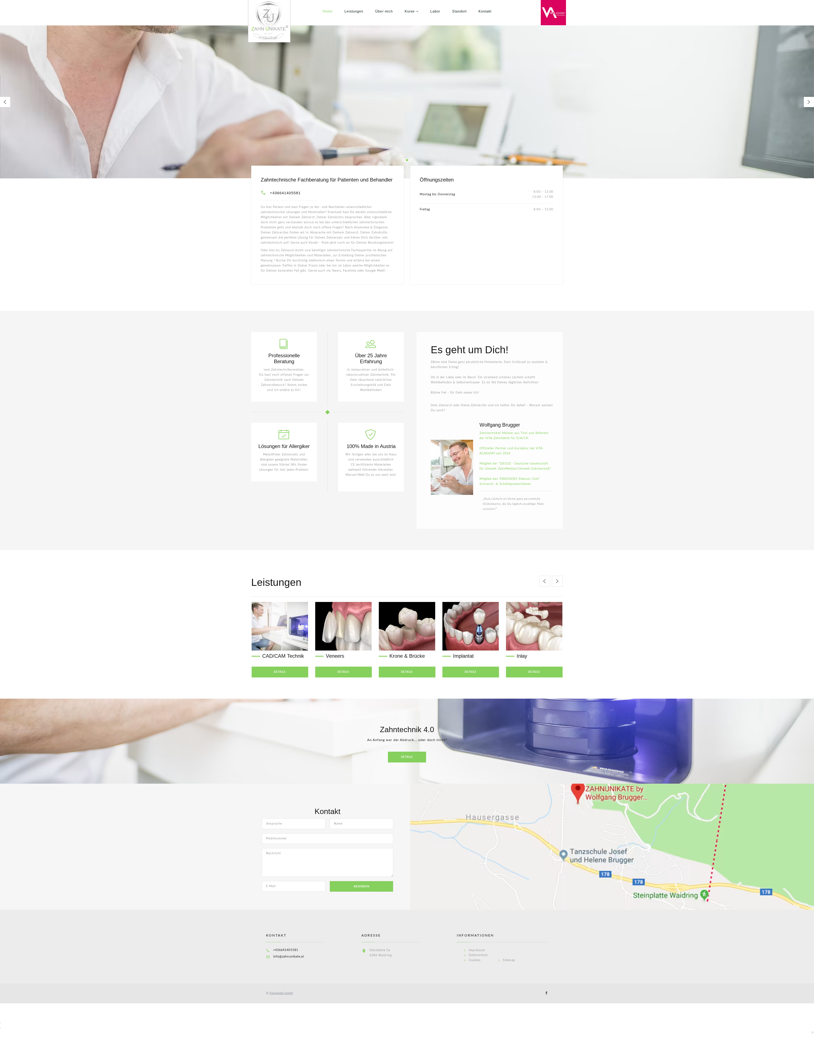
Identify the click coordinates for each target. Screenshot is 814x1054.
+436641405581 (285, 193)
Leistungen (354, 11)
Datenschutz (478, 955)
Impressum (477, 950)
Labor (435, 11)
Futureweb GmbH (281, 993)
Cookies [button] (474, 960)
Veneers (271, 656)
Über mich (384, 11)
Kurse (410, 11)
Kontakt (484, 11)
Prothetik (527, 656)
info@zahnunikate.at (288, 956)
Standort (459, 11)
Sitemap (509, 960)
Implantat (399, 656)
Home (328, 11)
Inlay (458, 656)
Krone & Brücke (343, 656)
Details (280, 672)
